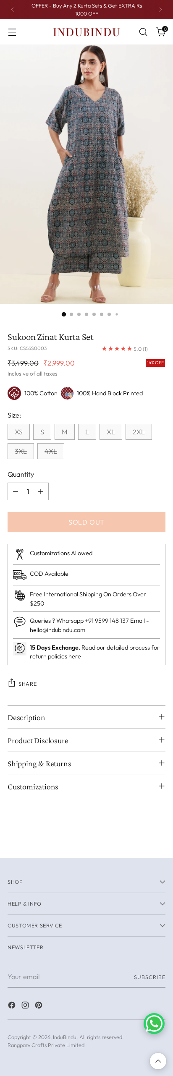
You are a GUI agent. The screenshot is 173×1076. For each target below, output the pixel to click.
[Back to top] (158, 1061)
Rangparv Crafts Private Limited (46, 1045)
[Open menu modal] (12, 32)
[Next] (160, 9)
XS (19, 432)
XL (111, 432)
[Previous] (12, 9)
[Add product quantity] (40, 491)
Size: (14, 415)
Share (27, 683)
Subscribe (149, 977)
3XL (21, 451)
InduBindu (64, 1037)
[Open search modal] (143, 32)
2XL (139, 432)
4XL (51, 451)
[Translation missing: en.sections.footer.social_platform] (13, 1006)
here (74, 656)
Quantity (21, 474)
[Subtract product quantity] (15, 491)
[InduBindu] (86, 32)
